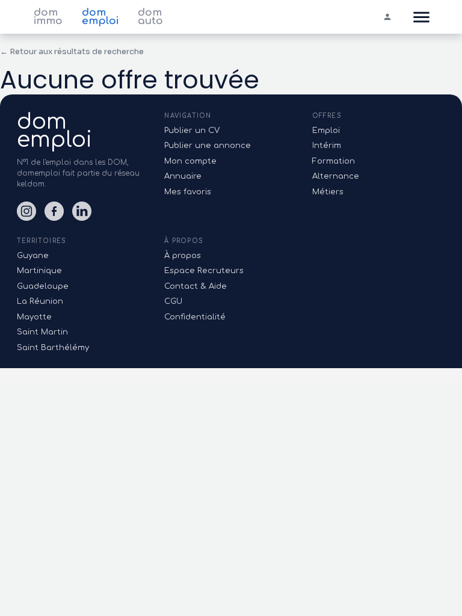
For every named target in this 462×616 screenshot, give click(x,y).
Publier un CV (192, 130)
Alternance (335, 176)
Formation (333, 161)
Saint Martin (42, 332)
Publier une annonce (207, 145)
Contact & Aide (195, 286)
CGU (173, 301)
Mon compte (190, 161)
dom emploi (100, 16)
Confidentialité (195, 317)
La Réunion (40, 301)
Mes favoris (187, 192)
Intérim (326, 145)
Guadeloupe (43, 286)
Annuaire (183, 176)
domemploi (54, 130)
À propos (182, 255)
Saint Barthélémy (53, 347)
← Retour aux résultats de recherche (72, 51)
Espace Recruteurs (204, 270)
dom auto (150, 16)
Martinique (39, 270)
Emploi (326, 130)
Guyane (33, 255)
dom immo (48, 16)
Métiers (327, 192)
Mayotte (34, 317)
